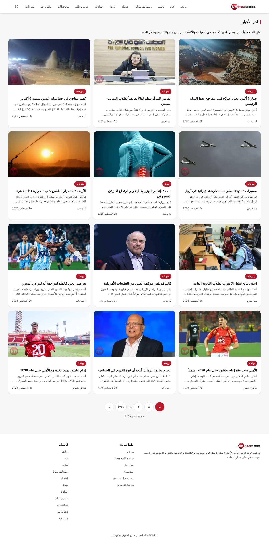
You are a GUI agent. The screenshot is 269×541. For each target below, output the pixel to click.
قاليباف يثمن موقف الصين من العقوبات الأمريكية (137, 283)
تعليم (161, 6)
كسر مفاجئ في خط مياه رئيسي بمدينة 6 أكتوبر (53, 98)
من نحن (129, 451)
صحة (112, 6)
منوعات (29, 6)
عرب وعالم (82, 6)
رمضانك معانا (144, 6)
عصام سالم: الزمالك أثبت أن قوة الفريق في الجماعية (134, 370)
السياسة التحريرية (124, 478)
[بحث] (17, 7)
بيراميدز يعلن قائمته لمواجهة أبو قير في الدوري (54, 283)
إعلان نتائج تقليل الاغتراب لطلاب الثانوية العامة (225, 283)
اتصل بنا (129, 465)
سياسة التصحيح (125, 484)
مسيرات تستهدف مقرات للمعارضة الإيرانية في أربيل (220, 191)
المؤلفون (129, 471)
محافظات (63, 6)
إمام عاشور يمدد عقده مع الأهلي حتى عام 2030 (53, 370)
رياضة (183, 6)
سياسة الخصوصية (124, 458)
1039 (120, 406)
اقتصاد (125, 6)
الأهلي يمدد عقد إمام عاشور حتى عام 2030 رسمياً (222, 370)
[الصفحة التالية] (109, 406)
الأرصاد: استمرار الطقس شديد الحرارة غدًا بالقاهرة (51, 191)
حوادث (99, 6)
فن (172, 6)
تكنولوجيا (46, 6)
